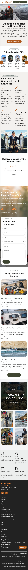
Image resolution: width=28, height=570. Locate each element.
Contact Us (3, 527)
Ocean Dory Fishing (3, 64)
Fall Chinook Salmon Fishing (7, 519)
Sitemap (3, 534)
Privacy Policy (4, 531)
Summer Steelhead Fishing (25, 64)
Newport (8, 558)
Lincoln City (22, 556)
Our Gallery (4, 504)
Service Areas (4, 529)
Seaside (20, 558)
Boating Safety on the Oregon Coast (11, 298)
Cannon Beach (14, 558)
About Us (3, 497)
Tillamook (17, 556)
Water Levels (4, 536)
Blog (2, 501)
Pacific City (11, 556)
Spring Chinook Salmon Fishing (17, 65)
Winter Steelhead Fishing (11, 64)
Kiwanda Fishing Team (6, 296)
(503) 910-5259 (15, 568)
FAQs (2, 524)
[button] (2, 2)
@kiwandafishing (14, 402)
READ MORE (4, 306)
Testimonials (4, 499)
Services (3, 507)
